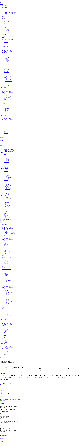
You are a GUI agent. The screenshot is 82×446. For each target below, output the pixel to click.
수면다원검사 (6, 42)
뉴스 (6, 28)
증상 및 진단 (6, 169)
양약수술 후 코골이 (8, 62)
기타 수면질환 (4, 201)
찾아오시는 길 (6, 244)
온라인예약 (5, 132)
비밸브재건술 (7, 85)
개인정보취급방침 (3, 399)
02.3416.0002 (2, 403)
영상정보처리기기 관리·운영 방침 (14, 399)
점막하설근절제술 (8, 76)
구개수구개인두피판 (8, 301)
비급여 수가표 (21, 399)
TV (5, 27)
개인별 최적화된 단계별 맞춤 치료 (9, 14)
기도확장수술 (6, 71)
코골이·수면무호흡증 (5, 46)
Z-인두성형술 (7, 300)
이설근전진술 (7, 183)
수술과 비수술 (6, 55)
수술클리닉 (3, 64)
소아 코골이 (7, 61)
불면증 (5, 109)
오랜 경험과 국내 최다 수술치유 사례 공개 (10, 12)
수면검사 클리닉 (4, 34)
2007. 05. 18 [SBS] (9, 383)
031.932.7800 (2, 414)
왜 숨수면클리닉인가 (5, 5)
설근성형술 (7, 291)
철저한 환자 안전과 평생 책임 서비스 (9, 151)
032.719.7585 (2, 427)
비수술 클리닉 (4, 87)
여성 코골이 (7, 60)
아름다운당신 (7, 30)
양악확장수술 (6, 77)
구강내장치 (5, 98)
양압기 (5, 94)
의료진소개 (5, 23)
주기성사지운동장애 (7, 111)
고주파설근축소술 (8, 79)
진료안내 (5, 24)
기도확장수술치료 (6, 72)
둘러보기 (5, 243)
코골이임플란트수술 (8, 81)
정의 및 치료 (7, 95)
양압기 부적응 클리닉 (8, 97)
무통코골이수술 (7, 80)
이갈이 (5, 207)
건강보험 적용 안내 (7, 167)
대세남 (6, 31)
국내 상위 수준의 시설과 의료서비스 (9, 13)
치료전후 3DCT (6, 340)
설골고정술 (7, 75)
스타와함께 (7, 29)
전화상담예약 (6, 133)
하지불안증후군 (6, 110)
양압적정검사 (6, 166)
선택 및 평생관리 (8, 96)
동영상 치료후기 (6, 211)
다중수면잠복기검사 (7, 165)
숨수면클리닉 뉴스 (6, 32)
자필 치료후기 (6, 210)
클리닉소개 (3, 16)
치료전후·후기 (4, 115)
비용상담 (5, 217)
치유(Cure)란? (6, 56)
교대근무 (5, 332)
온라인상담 (5, 131)
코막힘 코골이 (7, 178)
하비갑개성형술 (7, 192)
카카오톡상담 (6, 216)
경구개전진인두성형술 (8, 292)
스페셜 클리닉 (6, 58)
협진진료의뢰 (6, 354)
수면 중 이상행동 (6, 206)
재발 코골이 (7, 59)
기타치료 (5, 99)
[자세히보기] (10, 397)
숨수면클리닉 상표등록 (7, 251)
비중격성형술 (7, 84)
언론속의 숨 (5, 245)
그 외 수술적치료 (6, 78)
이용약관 (7, 399)
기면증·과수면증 (6, 108)
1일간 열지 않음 (3, 0)
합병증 (5, 170)
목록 (1, 384)
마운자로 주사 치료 (7, 57)
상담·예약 (3, 124)
